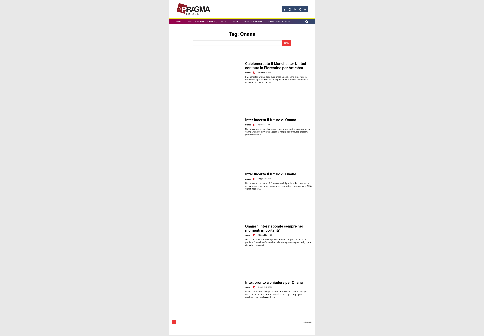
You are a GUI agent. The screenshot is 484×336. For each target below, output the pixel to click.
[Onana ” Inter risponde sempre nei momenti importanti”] (207, 235)
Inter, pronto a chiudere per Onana (274, 282)
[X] (300, 9)
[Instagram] (290, 9)
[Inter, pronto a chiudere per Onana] (207, 289)
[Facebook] (285, 9)
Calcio (248, 73)
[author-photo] (254, 72)
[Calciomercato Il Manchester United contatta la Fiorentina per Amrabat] (207, 72)
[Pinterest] (295, 9)
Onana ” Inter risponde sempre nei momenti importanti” (274, 228)
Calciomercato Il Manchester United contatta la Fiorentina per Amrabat (275, 65)
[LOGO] (194, 9)
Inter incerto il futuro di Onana (270, 120)
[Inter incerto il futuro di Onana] (207, 127)
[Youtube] (305, 9)
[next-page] (184, 322)
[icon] (306, 22)
